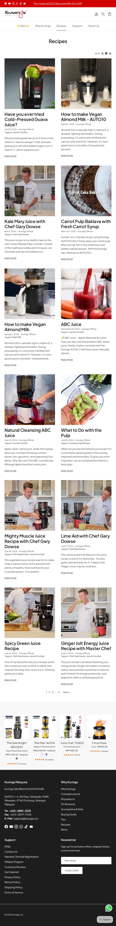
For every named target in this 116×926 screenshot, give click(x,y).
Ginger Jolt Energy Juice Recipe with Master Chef (86, 645)
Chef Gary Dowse (21, 234)
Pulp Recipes (84, 443)
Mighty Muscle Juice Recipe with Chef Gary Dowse (27, 541)
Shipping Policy (14, 887)
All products (68, 799)
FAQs (8, 846)
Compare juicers (70, 793)
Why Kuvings (43, 25)
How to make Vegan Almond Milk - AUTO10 (83, 116)
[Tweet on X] (102, 53)
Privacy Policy (12, 877)
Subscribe (72, 870)
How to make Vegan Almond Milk (25, 326)
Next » (67, 692)
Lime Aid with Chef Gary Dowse (85, 538)
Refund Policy (12, 882)
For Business (68, 804)
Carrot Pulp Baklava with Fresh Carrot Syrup (86, 223)
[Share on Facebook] (106, 53)
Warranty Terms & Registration (22, 856)
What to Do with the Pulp (81, 432)
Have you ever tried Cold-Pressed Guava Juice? (26, 119)
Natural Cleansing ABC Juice (28, 432)
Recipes (61, 25)
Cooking (73, 443)
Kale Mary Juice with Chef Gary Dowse (25, 223)
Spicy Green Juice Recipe (23, 645)
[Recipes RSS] (110, 53)
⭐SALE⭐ (23, 25)
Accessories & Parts (72, 809)
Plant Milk (17, 337)
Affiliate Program (14, 861)
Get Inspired (12, 872)
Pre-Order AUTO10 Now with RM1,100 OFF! (58, 3)
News (64, 829)
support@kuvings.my (26, 818)
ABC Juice (71, 324)
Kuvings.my (17, 914)
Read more (10, 156)
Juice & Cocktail (20, 132)
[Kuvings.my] (16, 14)
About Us (93, 25)
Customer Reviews (15, 867)
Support (77, 25)
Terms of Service (14, 892)
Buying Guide (69, 814)
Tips (63, 819)
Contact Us (11, 851)
